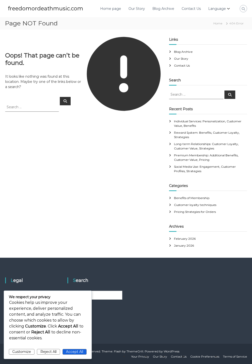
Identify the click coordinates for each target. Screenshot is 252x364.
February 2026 (185, 238)
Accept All (74, 351)
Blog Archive (163, 8)
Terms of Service (235, 356)
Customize (21, 351)
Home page (110, 8)
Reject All (48, 351)
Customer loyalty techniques (195, 205)
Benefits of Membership (191, 198)
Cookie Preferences (204, 356)
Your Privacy (140, 356)
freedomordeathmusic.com (45, 8)
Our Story (136, 8)
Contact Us (191, 8)
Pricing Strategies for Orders (195, 212)
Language (217, 8)
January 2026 (184, 245)
